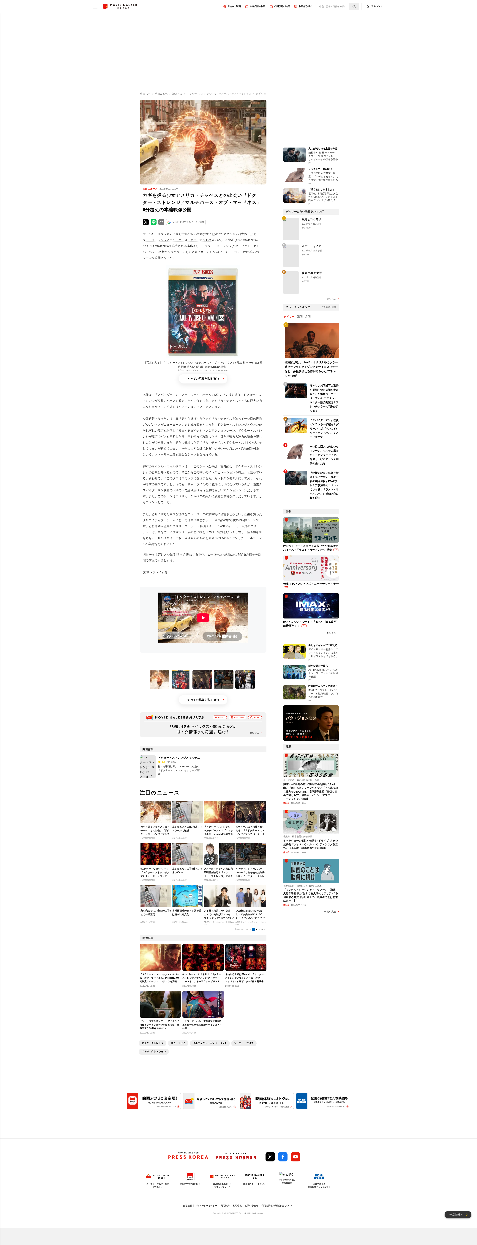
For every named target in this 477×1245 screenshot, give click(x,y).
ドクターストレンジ (152, 1043)
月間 (308, 316)
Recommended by (243, 929)
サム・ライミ (178, 1043)
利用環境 (237, 1205)
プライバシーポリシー (206, 1205)
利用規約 (225, 1205)
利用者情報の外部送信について (277, 1205)
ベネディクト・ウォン (154, 1051)
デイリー (289, 316)
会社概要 (187, 1205)
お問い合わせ (251, 1205)
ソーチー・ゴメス (244, 1043)
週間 (300, 316)
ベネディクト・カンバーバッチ (210, 1043)
